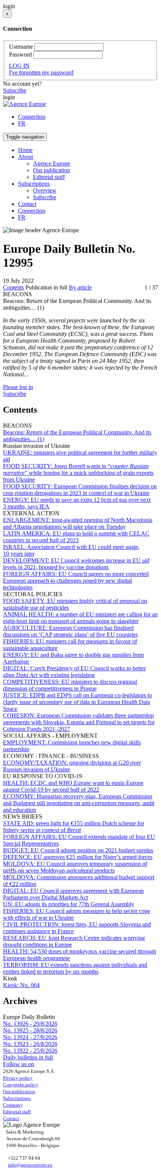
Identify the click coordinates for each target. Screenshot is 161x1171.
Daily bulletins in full (28, 1057)
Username (21, 46)
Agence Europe (51, 163)
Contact (27, 204)
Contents (13, 287)
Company (13, 1105)
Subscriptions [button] (34, 183)
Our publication (51, 170)
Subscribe (14, 90)
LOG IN (19, 66)
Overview (45, 190)
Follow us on (18, 1064)
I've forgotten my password (41, 72)
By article (80, 287)
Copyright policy (20, 1084)
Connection (31, 116)
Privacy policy (18, 1078)
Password (20, 54)
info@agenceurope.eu (30, 1165)
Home (25, 150)
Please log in (18, 387)
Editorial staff (49, 177)
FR (21, 123)
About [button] (25, 157)
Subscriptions (17, 1098)
